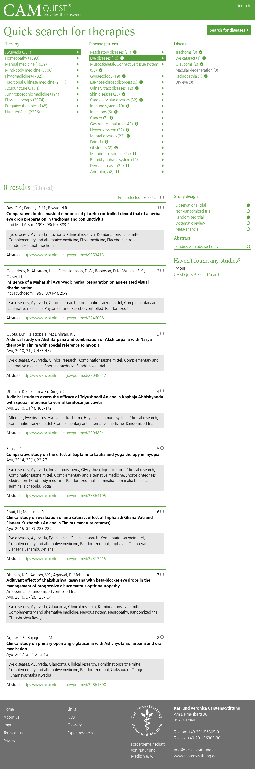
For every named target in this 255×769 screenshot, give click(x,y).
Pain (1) (97, 141)
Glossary (74, 724)
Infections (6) (101, 111)
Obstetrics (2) (101, 147)
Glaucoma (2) (187, 64)
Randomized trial (189, 217)
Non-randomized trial (193, 211)
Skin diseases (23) (105, 93)
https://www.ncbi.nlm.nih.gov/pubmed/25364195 (64, 495)
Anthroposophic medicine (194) (32, 93)
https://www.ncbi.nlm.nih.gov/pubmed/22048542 (64, 375)
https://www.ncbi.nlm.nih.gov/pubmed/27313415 (64, 558)
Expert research (80, 732)
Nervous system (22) (107, 129)
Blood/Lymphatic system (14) (114, 159)
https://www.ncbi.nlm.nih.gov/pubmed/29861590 (64, 684)
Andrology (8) (102, 171)
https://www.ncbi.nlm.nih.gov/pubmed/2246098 (63, 317)
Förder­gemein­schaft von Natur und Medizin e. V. (148, 750)
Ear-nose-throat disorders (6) (114, 82)
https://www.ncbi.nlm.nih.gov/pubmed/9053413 (63, 254)
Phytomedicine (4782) (23, 76)
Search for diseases (227, 30)
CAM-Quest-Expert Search (197, 274)
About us (11, 717)
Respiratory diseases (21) (111, 52)
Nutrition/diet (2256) (22, 111)
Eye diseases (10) (104, 58)
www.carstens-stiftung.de (195, 755)
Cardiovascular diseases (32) (114, 99)
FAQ (71, 717)
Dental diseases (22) (107, 165)
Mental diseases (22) (107, 135)
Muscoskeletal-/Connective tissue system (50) (124, 67)
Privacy (9, 740)
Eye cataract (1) (188, 58)
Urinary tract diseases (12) (112, 88)
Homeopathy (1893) (22, 58)
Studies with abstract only (196, 246)
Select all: (151, 197)
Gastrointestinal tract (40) (112, 123)
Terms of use (14, 732)
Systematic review (190, 223)
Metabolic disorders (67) (111, 153)
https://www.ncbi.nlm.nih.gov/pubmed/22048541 (64, 432)
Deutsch (243, 6)
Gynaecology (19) (105, 76)
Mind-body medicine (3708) (28, 70)
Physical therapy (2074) (24, 99)
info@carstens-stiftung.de (195, 749)
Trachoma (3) (186, 52)
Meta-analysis (186, 229)
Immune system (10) (107, 105)
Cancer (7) (99, 117)
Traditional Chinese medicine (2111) (35, 82)
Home (9, 709)
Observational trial (190, 205)
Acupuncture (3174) (22, 88)
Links (71, 709)
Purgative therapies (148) (26, 105)
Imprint (10, 724)
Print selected (129, 197)
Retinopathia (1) (189, 76)
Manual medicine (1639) (26, 64)
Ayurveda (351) (18, 52)
